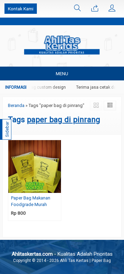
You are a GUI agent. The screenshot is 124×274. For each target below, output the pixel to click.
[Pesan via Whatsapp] (94, 8)
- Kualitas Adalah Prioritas (62, 254)
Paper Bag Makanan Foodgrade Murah (30, 201)
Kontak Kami (20, 8)
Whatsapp (45, 213)
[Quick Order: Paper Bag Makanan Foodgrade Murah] (56, 187)
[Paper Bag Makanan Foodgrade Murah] (34, 166)
